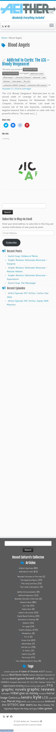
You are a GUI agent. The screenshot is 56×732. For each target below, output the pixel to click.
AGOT (42, 671)
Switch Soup (27, 654)
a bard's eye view (11, 671)
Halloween (5, 693)
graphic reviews (41, 689)
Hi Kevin (42, 693)
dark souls (22, 682)
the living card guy (28, 708)
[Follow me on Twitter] (6, 26)
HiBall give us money (24, 693)
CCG (51, 678)
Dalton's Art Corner (26, 612)
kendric (27, 697)
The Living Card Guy (10, 73)
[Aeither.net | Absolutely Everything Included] (28, 8)
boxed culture (35, 678)
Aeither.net (25, 721)
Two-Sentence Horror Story (27, 661)
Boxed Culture (26, 602)
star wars (26, 704)
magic (3, 701)
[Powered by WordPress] (41, 721)
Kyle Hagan (26, 88)
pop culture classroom (35, 701)
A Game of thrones (28, 671)
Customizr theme (35, 725)
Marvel (11, 701)
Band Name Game (19, 674)
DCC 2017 (34, 682)
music (23, 701)
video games (44, 708)
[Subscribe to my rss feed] (3, 26)
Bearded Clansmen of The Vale (30, 576)
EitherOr (26, 623)
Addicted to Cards (30, 69)
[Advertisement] (28, 336)
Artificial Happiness (26, 595)
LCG (45, 697)
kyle (43, 77)
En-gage (26, 626)
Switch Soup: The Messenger (22, 282)
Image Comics (8, 697)
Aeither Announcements (26, 592)
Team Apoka (16, 81)
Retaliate (6, 81)
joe (19, 697)
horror (51, 693)
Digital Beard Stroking (26, 616)
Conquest (13, 682)
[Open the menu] (51, 25)
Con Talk (26, 606)
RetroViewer (26, 644)
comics (5, 682)
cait (46, 678)
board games (17, 678)
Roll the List (26, 647)
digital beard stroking (13, 685)
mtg (18, 701)
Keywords (36, 77)
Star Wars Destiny (41, 705)
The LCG (26, 81)
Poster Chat (26, 640)
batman (32, 674)
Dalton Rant (26, 609)
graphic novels (13, 689)
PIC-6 (26, 637)
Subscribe (11, 242)
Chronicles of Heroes (22, 77)
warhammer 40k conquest (37, 85)
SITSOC (13, 704)
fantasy (27, 686)
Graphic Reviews (25, 630)
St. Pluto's (27, 650)
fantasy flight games (38, 686)
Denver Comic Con (47, 682)
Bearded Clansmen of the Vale (26, 599)
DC (28, 682)
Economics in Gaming (26, 619)
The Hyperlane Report (28, 580)
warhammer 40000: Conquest (14, 85)
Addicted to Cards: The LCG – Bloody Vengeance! (26, 62)
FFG (50, 685)
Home (4, 37)
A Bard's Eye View (26, 568)
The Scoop (26, 657)
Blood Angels (8, 77)
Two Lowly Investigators (29, 587)
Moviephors (26, 633)
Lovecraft (52, 698)
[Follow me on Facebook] (9, 26)
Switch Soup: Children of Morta (23, 256)
